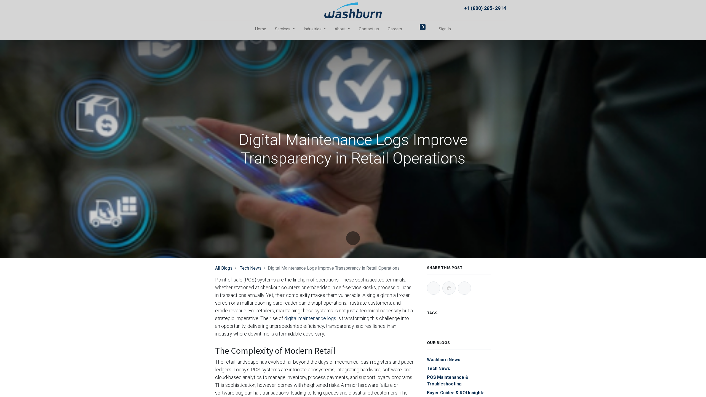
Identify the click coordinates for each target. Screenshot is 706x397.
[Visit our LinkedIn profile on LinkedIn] (216, 7)
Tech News (250, 268)
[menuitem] (261, 29)
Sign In (445, 28)
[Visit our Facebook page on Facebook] (205, 7)
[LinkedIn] (464, 288)
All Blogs (223, 268)
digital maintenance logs (310, 318)
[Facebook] (433, 288)
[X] (449, 288)
